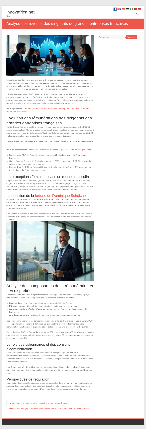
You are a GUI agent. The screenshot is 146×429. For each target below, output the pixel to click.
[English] (119, 9)
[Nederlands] (139, 9)
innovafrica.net (20, 12)
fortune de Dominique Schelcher (61, 195)
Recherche (131, 37)
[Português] (135, 9)
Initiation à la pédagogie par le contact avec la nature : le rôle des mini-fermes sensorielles (51, 408)
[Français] (115, 9)
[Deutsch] (127, 9)
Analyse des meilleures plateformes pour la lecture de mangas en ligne (61, 150)
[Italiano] (131, 9)
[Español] (123, 9)
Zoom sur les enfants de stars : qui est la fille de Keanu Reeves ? (38, 403)
